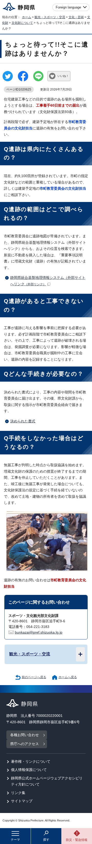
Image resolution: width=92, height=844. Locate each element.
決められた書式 (22, 421)
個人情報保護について (29, 770)
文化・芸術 (76, 17)
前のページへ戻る (34, 677)
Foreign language (68, 7)
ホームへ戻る (68, 677)
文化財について (22, 23)
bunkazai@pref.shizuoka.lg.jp (38, 632)
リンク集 (18, 793)
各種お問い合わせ (24, 735)
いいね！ (63, 75)
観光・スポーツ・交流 (49, 17)
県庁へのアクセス (24, 744)
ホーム (26, 17)
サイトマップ (21, 801)
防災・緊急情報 (76, 840)
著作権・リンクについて (30, 762)
